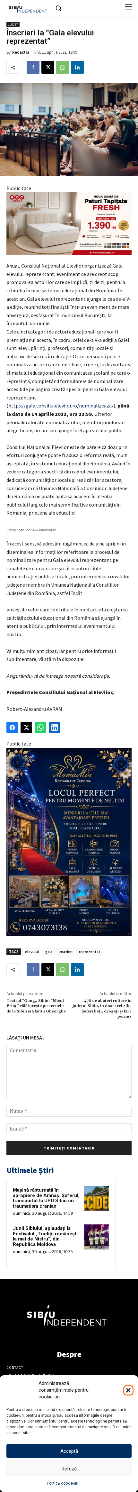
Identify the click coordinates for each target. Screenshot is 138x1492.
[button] (128, 1390)
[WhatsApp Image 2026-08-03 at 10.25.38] (69, 223)
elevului (32, 951)
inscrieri (66, 951)
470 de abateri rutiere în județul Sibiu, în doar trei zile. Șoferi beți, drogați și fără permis (102, 1008)
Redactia (20, 52)
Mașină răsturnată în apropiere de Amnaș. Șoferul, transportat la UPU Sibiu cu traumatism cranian (46, 1198)
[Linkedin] (77, 67)
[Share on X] (26, 727)
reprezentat (89, 951)
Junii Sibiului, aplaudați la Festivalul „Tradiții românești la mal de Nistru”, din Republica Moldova (45, 1236)
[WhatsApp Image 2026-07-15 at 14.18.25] (69, 842)
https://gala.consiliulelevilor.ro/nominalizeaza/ (61, 405)
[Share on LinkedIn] (54, 727)
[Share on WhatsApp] (40, 727)
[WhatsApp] (62, 67)
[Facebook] (33, 67)
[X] (47, 67)
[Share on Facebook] (12, 727)
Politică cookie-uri (62, 1483)
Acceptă (69, 1451)
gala (48, 951)
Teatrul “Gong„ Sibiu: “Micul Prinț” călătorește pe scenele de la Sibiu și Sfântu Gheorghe (36, 1006)
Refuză (69, 1469)
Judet (13, 25)
